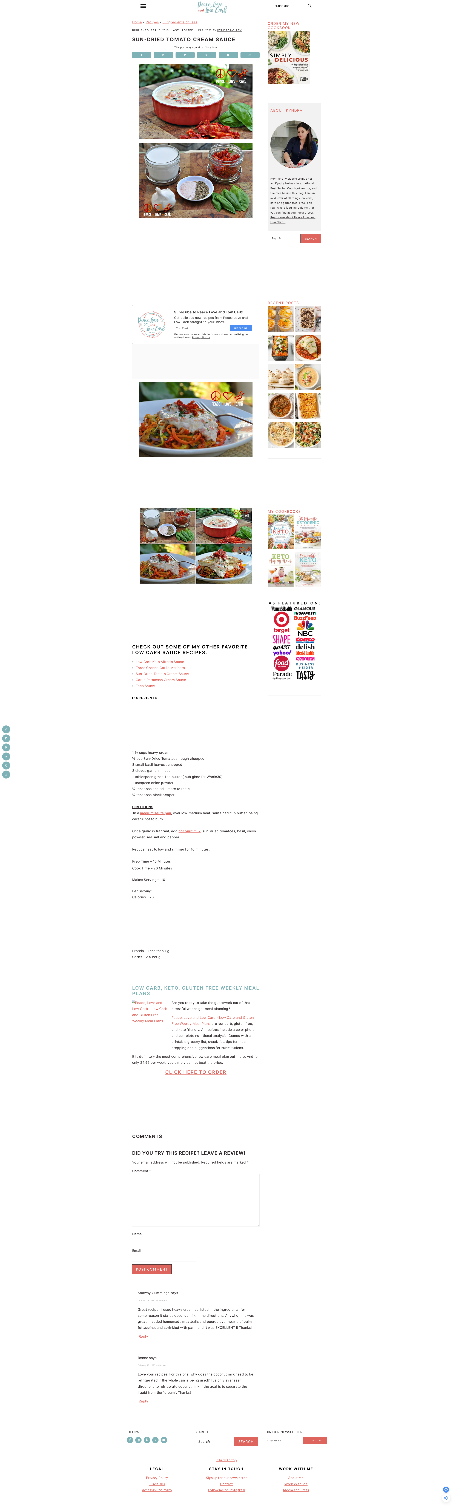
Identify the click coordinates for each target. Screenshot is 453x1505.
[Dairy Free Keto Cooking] (281, 548)
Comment (141, 1171)
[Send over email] (228, 55)
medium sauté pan (155, 813)
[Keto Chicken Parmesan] (308, 359)
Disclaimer (157, 1484)
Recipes (152, 22)
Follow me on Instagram (226, 1490)
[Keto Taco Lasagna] (281, 359)
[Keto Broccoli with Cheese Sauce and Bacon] (308, 447)
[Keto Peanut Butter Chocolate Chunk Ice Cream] (308, 330)
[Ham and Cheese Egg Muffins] (281, 330)
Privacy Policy (157, 1478)
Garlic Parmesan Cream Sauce (161, 680)
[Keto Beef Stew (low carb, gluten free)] (281, 418)
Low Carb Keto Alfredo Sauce (160, 662)
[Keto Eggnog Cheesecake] (281, 389)
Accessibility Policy (157, 1490)
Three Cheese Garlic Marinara (160, 668)
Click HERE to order (195, 1072)
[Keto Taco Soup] (308, 389)
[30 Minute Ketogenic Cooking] (308, 548)
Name (137, 1234)
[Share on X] (206, 55)
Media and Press (296, 1490)
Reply (143, 1336)
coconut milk (190, 831)
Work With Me (296, 1484)
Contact (226, 1484)
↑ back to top (226, 1460)
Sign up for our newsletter (226, 1478)
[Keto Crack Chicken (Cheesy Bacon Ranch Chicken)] (308, 418)
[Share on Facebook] (141, 55)
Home (137, 22)
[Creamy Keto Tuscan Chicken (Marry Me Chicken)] (281, 447)
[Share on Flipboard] (163, 55)
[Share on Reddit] (250, 55)
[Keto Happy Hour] (281, 585)
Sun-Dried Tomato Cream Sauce (162, 674)
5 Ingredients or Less (179, 22)
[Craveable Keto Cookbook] (308, 585)
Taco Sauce (145, 686)
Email (136, 1251)
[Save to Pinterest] (185, 55)
